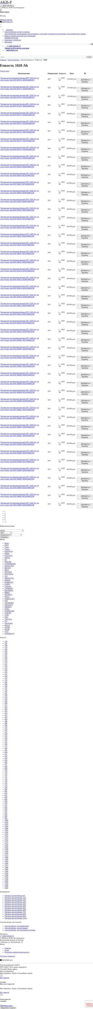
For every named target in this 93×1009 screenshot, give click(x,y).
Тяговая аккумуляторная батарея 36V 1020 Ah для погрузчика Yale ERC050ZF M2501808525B (19, 218)
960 (6, 816)
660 (6, 763)
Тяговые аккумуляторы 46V (15, 908)
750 (6, 781)
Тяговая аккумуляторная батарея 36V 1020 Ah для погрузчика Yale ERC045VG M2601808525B (19, 148)
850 (6, 802)
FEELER (8, 562)
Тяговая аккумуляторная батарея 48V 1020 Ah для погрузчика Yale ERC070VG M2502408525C (19, 96)
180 (6, 650)
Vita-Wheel (9, 623)
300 (6, 687)
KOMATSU (9, 582)
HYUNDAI (9, 574)
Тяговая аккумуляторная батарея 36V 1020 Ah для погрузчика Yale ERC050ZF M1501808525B (19, 226)
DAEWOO (9, 551)
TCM (7, 615)
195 (6, 656)
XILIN (7, 629)
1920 (6, 888)
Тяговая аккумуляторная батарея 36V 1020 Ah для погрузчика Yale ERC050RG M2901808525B (19, 348)
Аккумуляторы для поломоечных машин (70, 34)
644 (6, 760)
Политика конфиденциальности (17, 952)
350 (6, 699)
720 (6, 773)
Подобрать (4, 537)
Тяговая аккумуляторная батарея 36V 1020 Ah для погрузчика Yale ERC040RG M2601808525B (19, 435)
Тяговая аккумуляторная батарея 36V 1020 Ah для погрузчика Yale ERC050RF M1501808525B (19, 461)
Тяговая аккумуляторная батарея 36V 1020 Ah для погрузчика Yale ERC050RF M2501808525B (19, 452)
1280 (6, 857)
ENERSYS (9, 38)
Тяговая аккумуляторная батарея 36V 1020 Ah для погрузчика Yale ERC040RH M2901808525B (19, 400)
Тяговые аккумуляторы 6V (15, 896)
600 (6, 752)
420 (6, 711)
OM (6, 601)
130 (6, 641)
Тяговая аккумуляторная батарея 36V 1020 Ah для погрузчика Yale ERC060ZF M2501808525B (19, 174)
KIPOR (7, 580)
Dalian (7, 553)
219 (6, 662)
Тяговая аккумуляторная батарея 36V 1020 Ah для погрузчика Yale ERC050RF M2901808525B (19, 469)
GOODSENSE (10, 564)
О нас (7, 950)
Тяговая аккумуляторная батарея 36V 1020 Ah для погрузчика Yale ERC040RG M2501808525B (19, 409)
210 (6, 660)
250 (6, 672)
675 (6, 765)
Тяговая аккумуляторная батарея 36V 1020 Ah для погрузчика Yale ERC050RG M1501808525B (19, 339)
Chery (7, 547)
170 (6, 648)
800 (6, 789)
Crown (7, 549)
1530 (6, 878)
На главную (4, 978)
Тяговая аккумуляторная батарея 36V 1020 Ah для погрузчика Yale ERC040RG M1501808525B (19, 417)
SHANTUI (9, 605)
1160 (6, 845)
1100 (6, 830)
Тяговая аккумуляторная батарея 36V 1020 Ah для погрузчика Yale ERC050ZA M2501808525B (19, 287)
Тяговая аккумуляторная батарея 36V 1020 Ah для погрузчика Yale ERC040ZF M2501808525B (19, 244)
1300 (6, 859)
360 (6, 701)
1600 (6, 882)
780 (6, 787)
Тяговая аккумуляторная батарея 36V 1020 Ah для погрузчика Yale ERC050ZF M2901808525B (19, 200)
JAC (6, 576)
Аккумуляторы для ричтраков (16, 928)
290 (6, 684)
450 (6, 717)
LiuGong (8, 586)
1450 (6, 873)
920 (6, 810)
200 (6, 658)
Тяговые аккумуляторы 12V (15, 898)
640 (6, 758)
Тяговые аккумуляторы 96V (15, 916)
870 (6, 804)
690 (6, 769)
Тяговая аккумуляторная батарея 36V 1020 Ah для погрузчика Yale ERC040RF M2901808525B (19, 504)
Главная (8, 948)
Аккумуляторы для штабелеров (17, 926)
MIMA (7, 593)
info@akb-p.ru (7, 22)
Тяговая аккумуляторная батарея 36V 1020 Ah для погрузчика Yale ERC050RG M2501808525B (19, 365)
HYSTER (8, 572)
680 (6, 767)
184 (6, 652)
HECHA (8, 568)
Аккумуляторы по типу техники (17, 32)
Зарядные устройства (13, 40)
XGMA (7, 627)
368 (6, 703)
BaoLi (7, 543)
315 (6, 689)
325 (6, 693)
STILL (7, 609)
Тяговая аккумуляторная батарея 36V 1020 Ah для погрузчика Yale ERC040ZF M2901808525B (19, 261)
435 (6, 715)
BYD (7, 545)
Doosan (7, 558)
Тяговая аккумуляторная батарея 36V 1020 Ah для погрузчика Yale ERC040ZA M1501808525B (19, 322)
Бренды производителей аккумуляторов (20, 36)
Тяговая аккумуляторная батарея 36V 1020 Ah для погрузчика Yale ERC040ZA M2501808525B (19, 313)
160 (6, 645)
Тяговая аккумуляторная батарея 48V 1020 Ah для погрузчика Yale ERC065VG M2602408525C (19, 88)
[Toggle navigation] (1, 26)
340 (6, 695)
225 (6, 664)
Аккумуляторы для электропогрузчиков (20, 930)
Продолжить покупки (8, 1008)
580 (6, 748)
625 (6, 754)
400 (6, 709)
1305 (6, 861)
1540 (6, 880)
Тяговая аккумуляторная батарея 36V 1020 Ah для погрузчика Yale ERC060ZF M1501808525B (19, 183)
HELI (7, 570)
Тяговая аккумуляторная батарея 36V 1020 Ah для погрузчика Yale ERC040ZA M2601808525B (19, 305)
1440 (6, 871)
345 (6, 697)
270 (6, 678)
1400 (6, 869)
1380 (6, 867)
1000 (6, 820)
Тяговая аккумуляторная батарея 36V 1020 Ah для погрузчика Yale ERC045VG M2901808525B (19, 157)
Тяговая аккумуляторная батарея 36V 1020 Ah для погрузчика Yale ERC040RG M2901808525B (19, 426)
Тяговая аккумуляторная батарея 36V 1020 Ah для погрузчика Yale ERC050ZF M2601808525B (19, 209)
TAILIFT (8, 613)
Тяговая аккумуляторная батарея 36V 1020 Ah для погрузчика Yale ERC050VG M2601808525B (19, 114)
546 (6, 738)
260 (6, 676)
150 (6, 643)
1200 (6, 849)
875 (6, 806)
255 (6, 674)
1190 (6, 847)
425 (6, 713)
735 (6, 777)
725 (6, 775)
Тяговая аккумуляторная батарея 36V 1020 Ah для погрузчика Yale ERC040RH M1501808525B (19, 391)
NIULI (7, 597)
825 (6, 795)
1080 (6, 828)
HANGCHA (9, 566)
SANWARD (9, 603)
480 (6, 724)
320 (6, 691)
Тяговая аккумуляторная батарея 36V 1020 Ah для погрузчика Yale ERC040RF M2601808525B (19, 478)
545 (6, 736)
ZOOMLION (9, 634)
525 (6, 732)
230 (6, 666)
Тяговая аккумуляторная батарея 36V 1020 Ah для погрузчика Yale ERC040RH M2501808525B (19, 383)
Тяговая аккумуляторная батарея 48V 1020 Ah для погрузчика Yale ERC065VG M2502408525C (19, 79)
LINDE (7, 584)
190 (6, 654)
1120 (6, 836)
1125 (6, 839)
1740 (6, 884)
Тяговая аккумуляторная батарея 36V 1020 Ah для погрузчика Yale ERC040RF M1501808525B (19, 495)
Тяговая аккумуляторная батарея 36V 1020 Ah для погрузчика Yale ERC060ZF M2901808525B (19, 192)
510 (6, 728)
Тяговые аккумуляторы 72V (15, 912)
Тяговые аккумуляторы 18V (15, 900)
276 (6, 680)
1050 (6, 826)
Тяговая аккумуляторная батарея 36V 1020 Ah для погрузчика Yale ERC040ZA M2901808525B (19, 331)
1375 (6, 865)
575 (6, 746)
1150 (6, 841)
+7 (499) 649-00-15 (7, 6)
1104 (6, 832)
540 (6, 734)
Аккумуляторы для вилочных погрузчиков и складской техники (29, 34)
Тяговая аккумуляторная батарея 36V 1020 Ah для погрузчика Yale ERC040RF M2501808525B (19, 487)
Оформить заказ (6, 1005)
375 (6, 705)
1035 (6, 824)
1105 (6, 834)
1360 (6, 863)
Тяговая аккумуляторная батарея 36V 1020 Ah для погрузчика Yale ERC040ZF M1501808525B (19, 252)
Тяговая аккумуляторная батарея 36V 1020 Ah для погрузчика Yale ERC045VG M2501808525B (19, 140)
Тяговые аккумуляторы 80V (15, 914)
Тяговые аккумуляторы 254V (16, 918)
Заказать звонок (6, 20)
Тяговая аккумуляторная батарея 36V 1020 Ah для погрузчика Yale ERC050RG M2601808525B (19, 357)
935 (6, 812)
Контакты (8, 42)
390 (6, 707)
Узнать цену (4, 71)
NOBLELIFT (10, 599)
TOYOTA (8, 619)
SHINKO (8, 607)
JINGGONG (9, 578)
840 (6, 800)
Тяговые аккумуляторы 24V (15, 902)
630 (6, 756)
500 (6, 726)
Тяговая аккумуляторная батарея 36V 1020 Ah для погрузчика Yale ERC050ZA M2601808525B (19, 296)
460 (6, 719)
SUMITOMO (10, 611)
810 (6, 793)
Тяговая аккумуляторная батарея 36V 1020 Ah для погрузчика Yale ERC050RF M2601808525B (19, 443)
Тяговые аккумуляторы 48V (15, 910)
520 (6, 730)
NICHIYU (8, 595)
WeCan (7, 625)
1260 (6, 853)
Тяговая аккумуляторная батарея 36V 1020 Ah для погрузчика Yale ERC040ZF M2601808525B (19, 235)
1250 (6, 851)
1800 (6, 886)
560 (6, 744)
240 (6, 670)
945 (6, 814)
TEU (6, 617)
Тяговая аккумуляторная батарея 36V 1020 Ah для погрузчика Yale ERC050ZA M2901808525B (19, 278)
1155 (6, 843)
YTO (6, 632)
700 (6, 771)
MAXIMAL (9, 590)
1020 (6, 822)
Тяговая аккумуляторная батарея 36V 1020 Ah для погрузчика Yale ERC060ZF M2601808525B (19, 166)
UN (6, 621)
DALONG (8, 556)
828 (6, 797)
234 (6, 668)
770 (6, 785)
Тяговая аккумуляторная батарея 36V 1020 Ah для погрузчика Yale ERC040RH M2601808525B (19, 374)
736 (6, 779)
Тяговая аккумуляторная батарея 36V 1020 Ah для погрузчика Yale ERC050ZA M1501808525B (19, 270)
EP (6, 560)
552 (6, 742)
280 (6, 682)
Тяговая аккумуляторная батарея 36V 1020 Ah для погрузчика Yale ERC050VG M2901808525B (19, 122)
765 (6, 783)
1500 (6, 876)
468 (6, 721)
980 (6, 818)
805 (6, 791)
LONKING (9, 588)
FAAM (15, 38)
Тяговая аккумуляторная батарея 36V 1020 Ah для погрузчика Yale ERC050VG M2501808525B (19, 131)
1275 (6, 855)
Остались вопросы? (7, 956)
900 (6, 808)
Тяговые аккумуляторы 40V (15, 906)
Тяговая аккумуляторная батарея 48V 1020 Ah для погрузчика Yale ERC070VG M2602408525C (19, 105)
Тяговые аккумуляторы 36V (15, 904)
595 (6, 750)
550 (6, 740)
